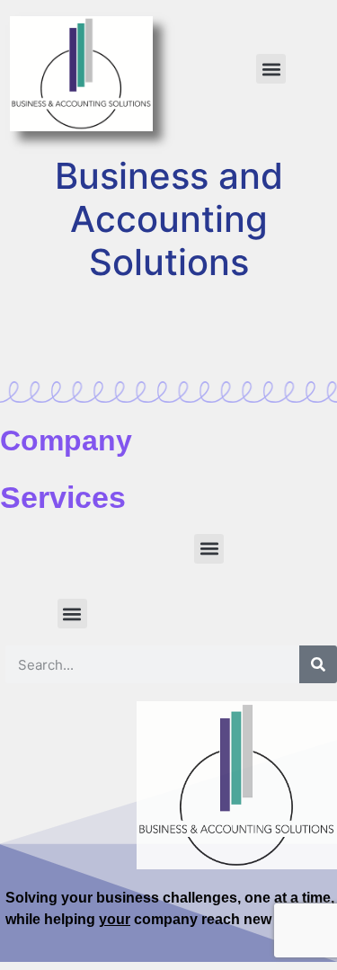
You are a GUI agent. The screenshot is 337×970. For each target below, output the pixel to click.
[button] (271, 69)
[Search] (318, 664)
